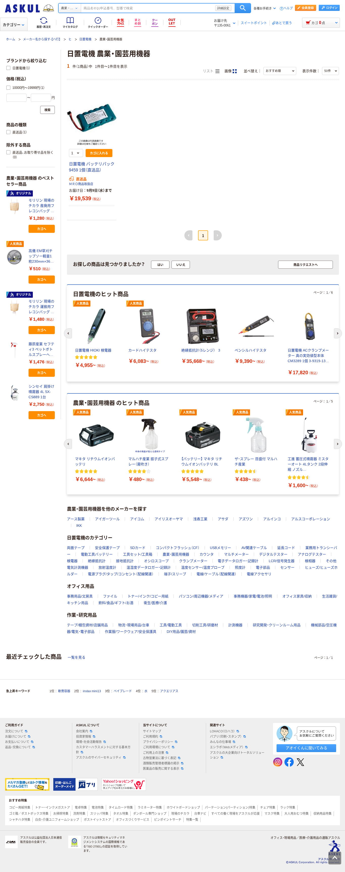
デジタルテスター (273, 554)
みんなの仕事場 (220, 742)
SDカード (137, 548)
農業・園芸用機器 (176, 554)
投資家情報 (83, 736)
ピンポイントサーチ (167, 819)
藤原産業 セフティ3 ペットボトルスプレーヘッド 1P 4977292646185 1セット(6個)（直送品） (42, 349)
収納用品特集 (322, 813)
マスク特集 (272, 813)
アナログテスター (312, 554)
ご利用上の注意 (153, 753)
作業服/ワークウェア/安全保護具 (130, 632)
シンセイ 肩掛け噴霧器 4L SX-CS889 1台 (41, 391)
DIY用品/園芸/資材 (181, 632)
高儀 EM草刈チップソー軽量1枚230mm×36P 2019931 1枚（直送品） (42, 256)
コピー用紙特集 (19, 807)
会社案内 (82, 731)
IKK (79, 526)
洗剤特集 (79, 813)
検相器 (310, 561)
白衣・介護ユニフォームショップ (57, 819)
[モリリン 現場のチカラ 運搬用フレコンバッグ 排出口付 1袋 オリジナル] (15, 308)
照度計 (240, 567)
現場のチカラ (180, 813)
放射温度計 (107, 567)
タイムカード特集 (121, 807)
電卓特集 (81, 807)
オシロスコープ (156, 561)
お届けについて (15, 736)
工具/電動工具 (171, 625)
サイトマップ (152, 731)
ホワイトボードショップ (183, 807)
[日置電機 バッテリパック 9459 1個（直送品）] (91, 120)
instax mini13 (92, 691)
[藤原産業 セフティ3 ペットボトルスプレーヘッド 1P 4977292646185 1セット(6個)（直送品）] (15, 350)
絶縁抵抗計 (97, 561)
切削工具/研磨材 (205, 625)
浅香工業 (200, 519)
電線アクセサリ (259, 574)
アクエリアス (169, 691)
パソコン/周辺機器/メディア (201, 596)
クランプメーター (193, 561)
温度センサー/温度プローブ (203, 567)
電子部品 (263, 567)
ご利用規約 (150, 736)
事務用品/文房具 (80, 596)
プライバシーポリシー (158, 742)
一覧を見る (76, 657)
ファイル (110, 596)
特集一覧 (192, 819)
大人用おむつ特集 (296, 813)
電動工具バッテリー (97, 554)
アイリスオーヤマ (169, 519)
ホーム (10, 39)
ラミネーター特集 (150, 807)
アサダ (223, 519)
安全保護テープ (107, 548)
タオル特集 (120, 813)
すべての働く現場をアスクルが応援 (235, 813)
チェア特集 (267, 807)
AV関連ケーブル (254, 548)
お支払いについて (17, 742)
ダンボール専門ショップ (149, 813)
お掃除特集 (60, 813)
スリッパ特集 (99, 813)
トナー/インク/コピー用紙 (148, 596)
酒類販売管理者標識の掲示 (161, 763)
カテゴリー (11, 25)
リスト (208, 71)
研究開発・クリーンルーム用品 (277, 625)
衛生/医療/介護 (155, 603)
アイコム (137, 519)
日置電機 (85, 39)
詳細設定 (223, 8)
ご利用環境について (156, 747)
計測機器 (235, 625)
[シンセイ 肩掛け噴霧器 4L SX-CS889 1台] (15, 393)
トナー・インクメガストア (52, 807)
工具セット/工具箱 (137, 554)
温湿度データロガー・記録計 (149, 567)
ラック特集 (287, 807)
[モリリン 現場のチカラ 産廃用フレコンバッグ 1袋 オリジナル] (15, 206)
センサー (287, 567)
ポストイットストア (97, 819)
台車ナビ (200, 813)
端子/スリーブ (175, 574)
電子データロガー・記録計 (238, 561)
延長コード (286, 548)
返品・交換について (18, 747)
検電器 (72, 561)
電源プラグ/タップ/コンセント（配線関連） (121, 574)
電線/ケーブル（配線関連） (216, 574)
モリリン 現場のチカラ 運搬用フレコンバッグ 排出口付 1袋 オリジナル (41, 307)
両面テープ (76, 548)
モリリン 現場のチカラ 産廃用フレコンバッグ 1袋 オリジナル (41, 206)
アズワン (246, 519)
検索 (243, 8)
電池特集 (98, 807)
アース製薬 (76, 519)
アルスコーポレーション (310, 519)
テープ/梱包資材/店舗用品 (87, 625)
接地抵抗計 (125, 561)
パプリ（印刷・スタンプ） (226, 736)
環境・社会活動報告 (89, 742)
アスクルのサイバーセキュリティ (98, 757)
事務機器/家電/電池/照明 (253, 596)
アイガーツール (107, 519)
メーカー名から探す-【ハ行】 (41, 39)
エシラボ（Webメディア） (226, 747)
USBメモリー (220, 548)
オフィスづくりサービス (132, 819)
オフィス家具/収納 (297, 596)
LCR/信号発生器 (281, 561)
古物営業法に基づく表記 (159, 758)
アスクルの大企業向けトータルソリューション (237, 755)
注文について (14, 731)
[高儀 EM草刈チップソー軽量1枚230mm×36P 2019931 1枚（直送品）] (15, 257)
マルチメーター (236, 554)
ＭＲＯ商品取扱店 (81, 184)
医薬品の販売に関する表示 (161, 768)
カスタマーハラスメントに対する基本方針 (103, 749)
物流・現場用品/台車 (133, 625)
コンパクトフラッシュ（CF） (178, 548)
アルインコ (272, 519)
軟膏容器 (64, 691)
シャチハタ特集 (19, 819)
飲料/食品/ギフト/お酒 (115, 603)
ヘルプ (288, 8)
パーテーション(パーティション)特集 (230, 807)
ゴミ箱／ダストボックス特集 (28, 813)
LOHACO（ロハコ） (222, 731)
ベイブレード (123, 691)
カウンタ (207, 554)
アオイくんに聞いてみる (306, 748)
